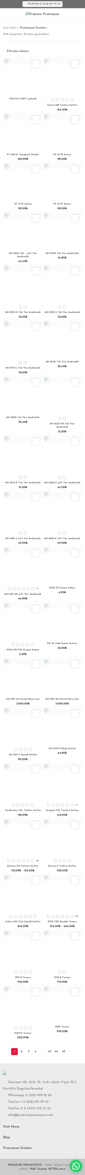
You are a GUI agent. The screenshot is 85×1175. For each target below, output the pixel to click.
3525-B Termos (62, 977)
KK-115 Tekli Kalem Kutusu (62, 643)
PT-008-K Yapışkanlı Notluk (23, 154)
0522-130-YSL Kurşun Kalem (23, 650)
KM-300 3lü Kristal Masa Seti (23, 699)
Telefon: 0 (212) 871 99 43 (44, 4)
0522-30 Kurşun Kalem (62, 588)
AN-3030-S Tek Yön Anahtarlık (62, 312)
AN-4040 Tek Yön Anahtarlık (62, 362)
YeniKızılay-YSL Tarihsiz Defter (23, 810)
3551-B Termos (23, 977)
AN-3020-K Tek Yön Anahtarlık (23, 312)
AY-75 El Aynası (23, 204)
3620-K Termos (22, 1033)
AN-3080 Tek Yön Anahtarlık (62, 253)
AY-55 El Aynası (62, 204)
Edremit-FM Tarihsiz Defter (22, 866)
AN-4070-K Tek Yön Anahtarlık (23, 482)
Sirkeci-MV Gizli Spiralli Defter (22, 921)
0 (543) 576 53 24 (37, 1108)
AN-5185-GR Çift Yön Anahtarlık (22, 594)
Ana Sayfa (10, 27)
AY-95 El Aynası (62, 154)
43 (49, 1051)
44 (56, 1051)
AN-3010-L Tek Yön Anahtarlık (22, 368)
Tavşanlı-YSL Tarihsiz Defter (62, 810)
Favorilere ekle (35, 64)
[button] (76, 1166)
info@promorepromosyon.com (30, 1115)
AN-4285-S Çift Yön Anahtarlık (23, 538)
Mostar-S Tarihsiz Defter (62, 866)
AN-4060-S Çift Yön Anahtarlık (62, 482)
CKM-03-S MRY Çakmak (23, 99)
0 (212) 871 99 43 (35, 1102)
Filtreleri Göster (18, 51)
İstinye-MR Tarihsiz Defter (62, 105)
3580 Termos (62, 1027)
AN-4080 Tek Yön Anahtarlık (22, 417)
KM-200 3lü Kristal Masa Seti (62, 699)
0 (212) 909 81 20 (38, 1095)
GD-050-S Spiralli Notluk (23, 754)
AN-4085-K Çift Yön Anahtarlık (62, 538)
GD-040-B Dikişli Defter (62, 748)
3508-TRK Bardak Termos (62, 921)
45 (63, 1051)
